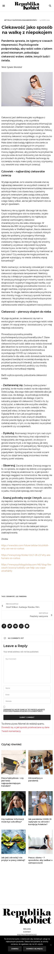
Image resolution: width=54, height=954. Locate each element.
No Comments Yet (16, 638)
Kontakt (27, 932)
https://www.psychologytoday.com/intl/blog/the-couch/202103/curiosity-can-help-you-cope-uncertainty (26, 567)
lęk (17, 596)
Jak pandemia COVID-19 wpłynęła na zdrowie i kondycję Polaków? (39, 822)
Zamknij (14, 949)
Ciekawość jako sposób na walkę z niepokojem (27, 30)
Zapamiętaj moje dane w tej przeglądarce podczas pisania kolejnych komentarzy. (24, 710)
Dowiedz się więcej (34, 949)
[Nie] (50, 945)
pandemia (22, 596)
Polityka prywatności (27, 935)
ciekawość (10, 596)
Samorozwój (31, 20)
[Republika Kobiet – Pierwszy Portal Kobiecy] (27, 6)
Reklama (27, 929)
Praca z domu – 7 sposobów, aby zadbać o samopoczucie (40, 860)
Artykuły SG (9, 20)
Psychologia (20, 20)
